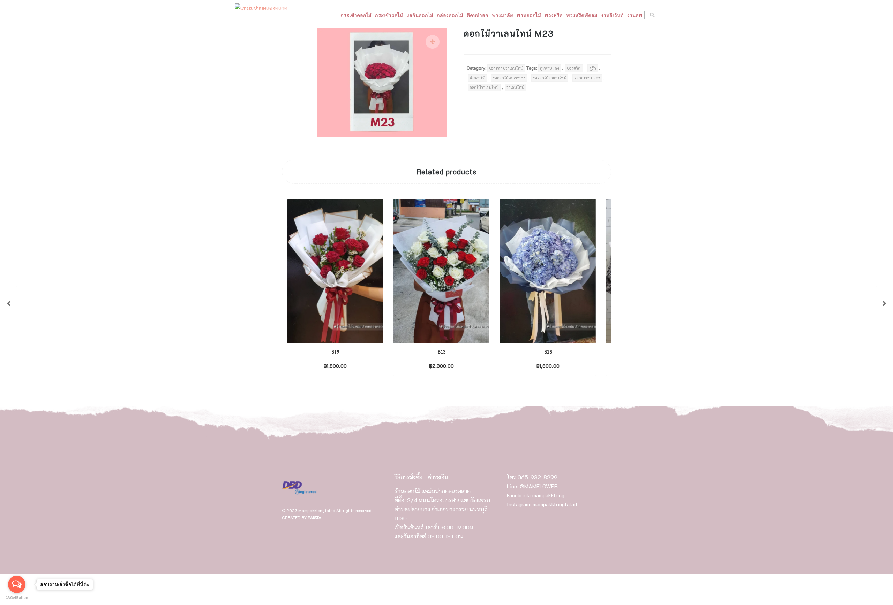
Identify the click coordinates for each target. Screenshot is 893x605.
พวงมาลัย (455, 31)
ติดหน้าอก (430, 31)
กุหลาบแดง (549, 68)
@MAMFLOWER (539, 486)
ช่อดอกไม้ (477, 77)
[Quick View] (349, 365)
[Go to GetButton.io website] (17, 598)
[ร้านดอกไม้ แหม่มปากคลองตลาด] (308, 8)
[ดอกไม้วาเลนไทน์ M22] (8, 302)
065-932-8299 (537, 477)
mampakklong (548, 495)
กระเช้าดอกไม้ (308, 31)
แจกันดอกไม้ (372, 31)
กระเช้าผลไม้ (342, 31)
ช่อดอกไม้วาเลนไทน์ (549, 77)
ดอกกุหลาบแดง (587, 77)
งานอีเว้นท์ (565, 31)
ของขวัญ (574, 68)
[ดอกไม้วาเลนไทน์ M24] (884, 302)
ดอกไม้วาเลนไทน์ (484, 87)
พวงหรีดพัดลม (534, 31)
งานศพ (587, 31)
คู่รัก (592, 68)
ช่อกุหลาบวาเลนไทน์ (506, 68)
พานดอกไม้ (482, 31)
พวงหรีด (506, 31)
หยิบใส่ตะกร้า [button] (329, 365)
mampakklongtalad (555, 504)
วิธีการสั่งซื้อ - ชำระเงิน (421, 477)
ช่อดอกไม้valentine (509, 77)
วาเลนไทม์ (515, 87)
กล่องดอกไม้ (403, 31)
